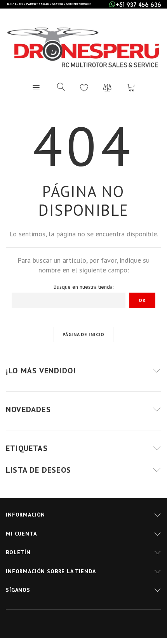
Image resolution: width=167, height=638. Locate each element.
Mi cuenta (21, 533)
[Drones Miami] (83, 46)
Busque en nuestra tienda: (83, 286)
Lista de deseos (84, 87)
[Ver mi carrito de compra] (131, 87)
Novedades (28, 409)
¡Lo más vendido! (41, 371)
